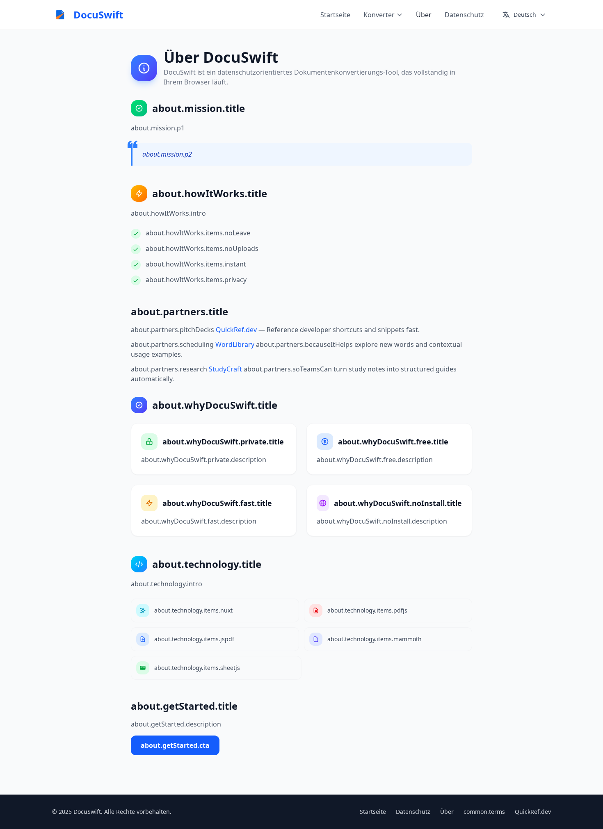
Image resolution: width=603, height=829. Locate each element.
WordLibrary (234, 344)
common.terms (484, 811)
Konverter (379, 14)
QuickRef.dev (236, 329)
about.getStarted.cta (175, 745)
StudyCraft (225, 369)
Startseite (335, 14)
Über (424, 14)
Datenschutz (464, 14)
